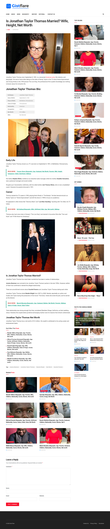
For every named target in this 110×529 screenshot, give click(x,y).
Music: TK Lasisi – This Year (85, 238)
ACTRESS (78, 90)
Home (7, 14)
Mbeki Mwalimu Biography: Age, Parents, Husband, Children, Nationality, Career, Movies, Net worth (88, 70)
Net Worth (49, 367)
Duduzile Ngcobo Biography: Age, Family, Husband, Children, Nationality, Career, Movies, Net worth (88, 148)
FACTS (77, 316)
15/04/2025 (91, 213)
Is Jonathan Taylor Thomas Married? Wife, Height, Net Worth (80, 340)
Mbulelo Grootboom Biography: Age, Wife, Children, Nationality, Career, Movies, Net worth (19, 360)
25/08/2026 (9, 399)
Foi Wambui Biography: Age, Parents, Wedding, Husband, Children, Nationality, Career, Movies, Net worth (88, 96)
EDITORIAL (42, 14)
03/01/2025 (91, 271)
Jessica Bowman (14, 367)
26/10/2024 (91, 298)
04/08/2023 (15, 29)
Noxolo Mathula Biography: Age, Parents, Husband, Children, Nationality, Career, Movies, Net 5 (88, 44)
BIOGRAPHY (25, 14)
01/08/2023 (93, 361)
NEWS (18, 14)
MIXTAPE (34, 14)
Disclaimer (101, 523)
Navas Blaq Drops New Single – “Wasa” (89, 296)
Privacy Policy (93, 523)
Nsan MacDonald (83, 213)
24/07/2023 (77, 378)
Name (7, 488)
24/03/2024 (79, 324)
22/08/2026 (43, 450)
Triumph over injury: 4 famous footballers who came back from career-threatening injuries (88, 320)
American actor (50, 77)
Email (7, 496)
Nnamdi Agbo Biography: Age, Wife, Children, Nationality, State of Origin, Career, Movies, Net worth (20, 347)
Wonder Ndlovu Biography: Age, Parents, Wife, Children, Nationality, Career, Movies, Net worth (19, 334)
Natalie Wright (40, 367)
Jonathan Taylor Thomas (28, 367)
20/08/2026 (77, 126)
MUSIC (13, 14)
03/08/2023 (93, 342)
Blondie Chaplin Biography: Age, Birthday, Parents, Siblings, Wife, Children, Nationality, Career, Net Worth (88, 209)
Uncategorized (45, 442)
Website (42, 496)
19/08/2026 (77, 176)
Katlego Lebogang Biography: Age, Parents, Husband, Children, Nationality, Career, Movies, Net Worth (88, 122)
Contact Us (51, 14)
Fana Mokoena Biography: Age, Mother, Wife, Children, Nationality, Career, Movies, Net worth (19, 354)
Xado (8, 29)
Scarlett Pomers (58, 367)
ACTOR (76, 337)
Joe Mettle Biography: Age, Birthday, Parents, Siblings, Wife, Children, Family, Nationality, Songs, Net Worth (88, 267)
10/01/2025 (91, 240)
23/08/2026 (9, 450)
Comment (9, 466)
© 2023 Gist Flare (10, 523)
